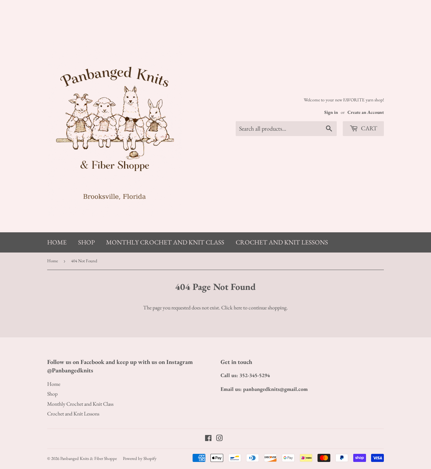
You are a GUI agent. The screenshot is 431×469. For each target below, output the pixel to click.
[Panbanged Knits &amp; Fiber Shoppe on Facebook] (208, 438)
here (238, 307)
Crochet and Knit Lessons (282, 242)
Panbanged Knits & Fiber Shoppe (88, 458)
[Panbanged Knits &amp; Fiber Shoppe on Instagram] (219, 438)
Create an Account (365, 112)
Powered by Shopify (140, 458)
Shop (86, 242)
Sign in (331, 112)
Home (57, 242)
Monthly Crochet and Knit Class (165, 242)
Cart (368, 128)
